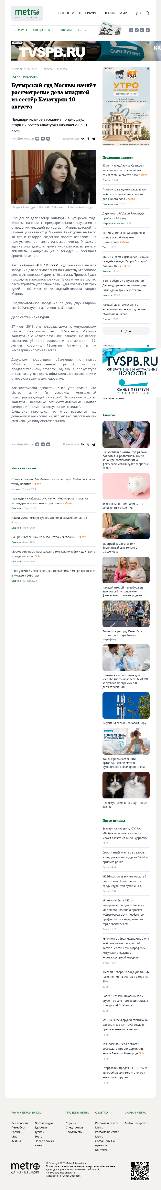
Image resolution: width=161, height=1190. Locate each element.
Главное (16, 508)
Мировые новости (113, 223)
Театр (105, 247)
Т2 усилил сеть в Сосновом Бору (124, 723)
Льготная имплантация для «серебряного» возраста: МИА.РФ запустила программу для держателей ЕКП (125, 681)
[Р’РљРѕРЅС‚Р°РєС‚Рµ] (82, 138)
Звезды (66, 30)
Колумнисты (74, 1132)
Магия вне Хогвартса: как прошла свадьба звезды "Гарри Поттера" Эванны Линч (125, 261)
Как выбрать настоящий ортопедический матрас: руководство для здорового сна (123, 763)
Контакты (101, 1150)
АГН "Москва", (47, 265)
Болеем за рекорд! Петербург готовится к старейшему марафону (122, 635)
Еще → (126, 331)
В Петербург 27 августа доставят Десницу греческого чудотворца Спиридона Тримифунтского (124, 285)
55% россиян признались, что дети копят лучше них (122, 505)
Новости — (49, 69)
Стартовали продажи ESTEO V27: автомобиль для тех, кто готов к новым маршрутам (124, 1072)
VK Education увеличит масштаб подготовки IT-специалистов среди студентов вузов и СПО (124, 881)
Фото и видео (44, 1123)
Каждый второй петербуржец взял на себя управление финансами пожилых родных (122, 591)
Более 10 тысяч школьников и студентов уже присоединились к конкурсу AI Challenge (125, 1000)
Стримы (21, 30)
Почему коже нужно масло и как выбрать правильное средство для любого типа (124, 194)
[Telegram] (93, 138)
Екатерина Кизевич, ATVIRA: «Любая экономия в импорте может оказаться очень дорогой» (124, 833)
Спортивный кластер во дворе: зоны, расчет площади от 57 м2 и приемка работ (125, 857)
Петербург (88, 13)
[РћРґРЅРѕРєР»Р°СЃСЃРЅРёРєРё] (88, 138)
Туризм (39, 1132)
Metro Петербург (136, 1123)
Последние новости (118, 158)
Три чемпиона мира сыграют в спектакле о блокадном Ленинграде (123, 237)
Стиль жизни (110, 204)
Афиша (16, 1141)
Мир (123, 13)
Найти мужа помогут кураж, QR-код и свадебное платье (49, 518)
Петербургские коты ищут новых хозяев (124, 804)
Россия (108, 13)
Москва (62, 69)
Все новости (62, 13)
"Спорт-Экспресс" (71, 1175)
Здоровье (41, 1127)
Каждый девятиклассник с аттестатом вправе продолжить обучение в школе (124, 309)
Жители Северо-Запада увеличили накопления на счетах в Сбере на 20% (126, 976)
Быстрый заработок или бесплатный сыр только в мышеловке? (119, 547)
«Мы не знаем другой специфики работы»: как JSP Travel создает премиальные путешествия (125, 1024)
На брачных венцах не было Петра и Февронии (44, 537)
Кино (38, 1145)
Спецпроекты (43, 30)
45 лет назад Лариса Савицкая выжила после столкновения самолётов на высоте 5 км (123, 170)
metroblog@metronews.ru (60, 1172)
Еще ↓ (136, 13)
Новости (107, 295)
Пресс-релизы (44, 1141)
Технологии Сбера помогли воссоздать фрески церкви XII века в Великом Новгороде (122, 1048)
